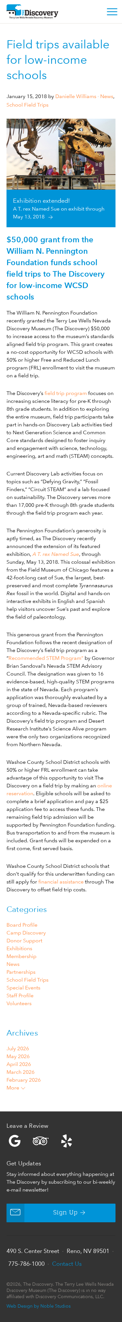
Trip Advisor (41, 1141)
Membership (21, 956)
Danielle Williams (75, 96)
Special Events (23, 988)
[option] (61, 173)
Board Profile (22, 925)
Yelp (61, 1141)
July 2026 (18, 1048)
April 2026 (19, 1064)
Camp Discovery (26, 933)
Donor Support (24, 940)
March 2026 (20, 1072)
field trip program (66, 393)
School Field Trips (27, 105)
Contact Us (67, 1263)
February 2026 (24, 1080)
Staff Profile (20, 995)
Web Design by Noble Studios (39, 1306)
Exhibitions (19, 948)
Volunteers (19, 1003)
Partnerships (21, 972)
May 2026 (18, 1056)
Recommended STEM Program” (45, 658)
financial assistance (61, 882)
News (106, 96)
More (13, 1088)
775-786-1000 (26, 1263)
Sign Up (65, 1213)
